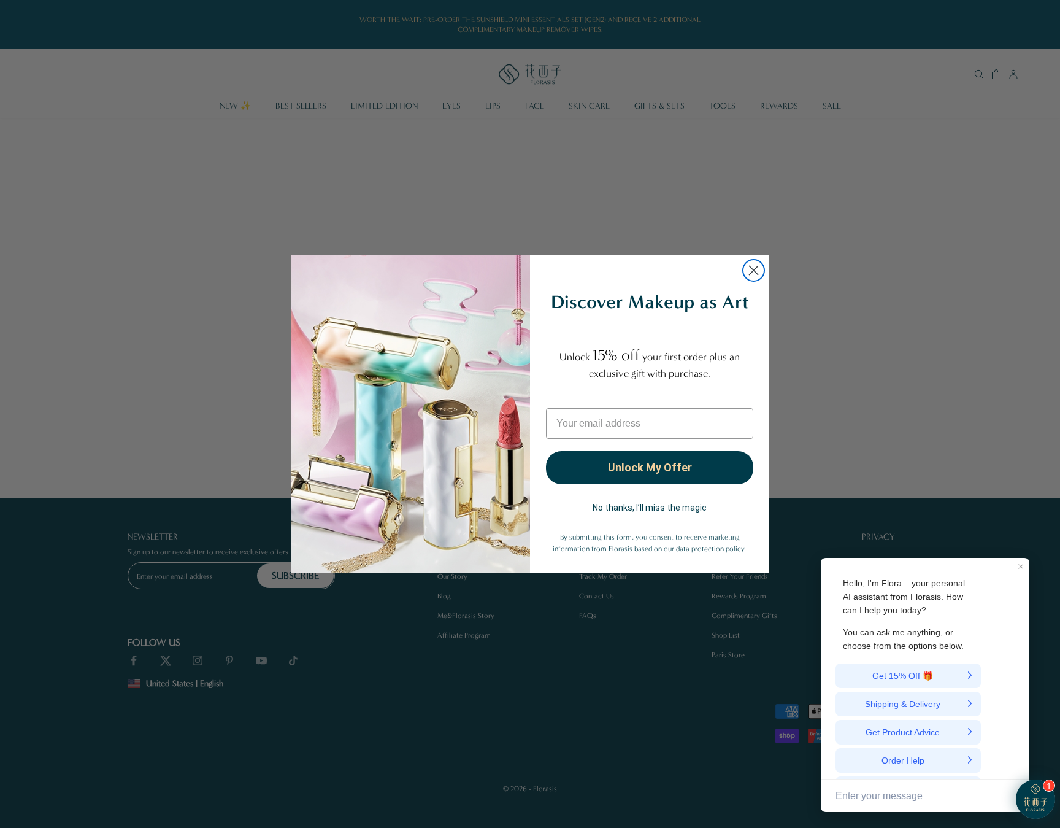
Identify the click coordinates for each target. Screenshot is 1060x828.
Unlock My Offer (650, 467)
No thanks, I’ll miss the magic (650, 508)
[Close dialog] (753, 270)
